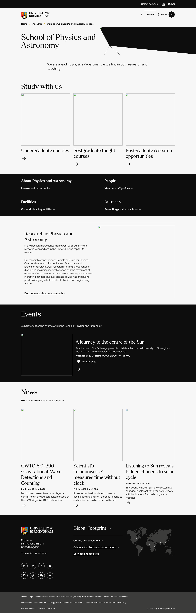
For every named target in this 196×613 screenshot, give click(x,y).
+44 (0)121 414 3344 (36, 553)
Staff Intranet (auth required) (73, 596)
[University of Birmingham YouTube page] (50, 575)
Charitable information (93, 602)
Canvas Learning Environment (115, 596)
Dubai (171, 3)
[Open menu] (171, 14)
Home (24, 23)
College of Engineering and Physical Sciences (70, 23)
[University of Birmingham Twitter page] (41, 566)
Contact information (46, 608)
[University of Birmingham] (35, 14)
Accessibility (54, 596)
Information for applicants (50, 602)
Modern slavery (41, 596)
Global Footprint (89, 528)
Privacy (24, 596)
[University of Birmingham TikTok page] (24, 575)
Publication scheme (29, 602)
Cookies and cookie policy (115, 602)
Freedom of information (72, 602)
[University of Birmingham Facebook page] (50, 566)
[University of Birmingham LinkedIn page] (33, 566)
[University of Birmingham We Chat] (41, 575)
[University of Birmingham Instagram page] (24, 566)
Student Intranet (94, 596)
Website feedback (29, 608)
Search (150, 14)
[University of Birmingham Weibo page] (33, 575)
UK (163, 3)
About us (37, 23)
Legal (31, 596)
